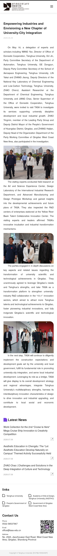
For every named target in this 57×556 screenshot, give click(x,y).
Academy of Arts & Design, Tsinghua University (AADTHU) (42, 497)
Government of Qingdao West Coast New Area (41, 504)
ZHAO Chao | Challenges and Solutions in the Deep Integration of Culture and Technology (28, 467)
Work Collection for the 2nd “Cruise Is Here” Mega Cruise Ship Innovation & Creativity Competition (26, 430)
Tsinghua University (15, 495)
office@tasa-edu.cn (11, 530)
